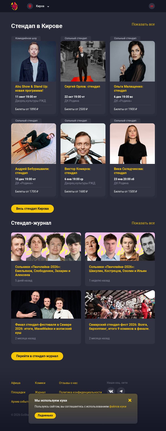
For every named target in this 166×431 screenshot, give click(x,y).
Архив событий (21, 401)
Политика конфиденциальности (80, 392)
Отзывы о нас (68, 383)
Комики (40, 383)
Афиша (15, 383)
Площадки (18, 392)
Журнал (40, 392)
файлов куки (117, 406)
